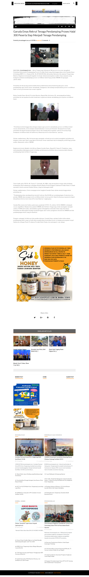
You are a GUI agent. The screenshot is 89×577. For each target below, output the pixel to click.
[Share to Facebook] (54, 317)
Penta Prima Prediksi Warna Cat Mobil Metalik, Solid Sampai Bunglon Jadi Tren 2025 (28, 540)
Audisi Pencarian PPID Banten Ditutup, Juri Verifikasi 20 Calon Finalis (27, 559)
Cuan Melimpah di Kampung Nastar (55, 474)
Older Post (70, 377)
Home (44, 377)
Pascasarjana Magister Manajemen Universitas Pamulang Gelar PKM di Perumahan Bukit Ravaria (58, 525)
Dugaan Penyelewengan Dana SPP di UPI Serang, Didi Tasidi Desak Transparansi (58, 561)
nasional (39, 40)
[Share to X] (35, 317)
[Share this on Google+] (41, 317)
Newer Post (19, 377)
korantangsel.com (25, 70)
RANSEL (45, 9)
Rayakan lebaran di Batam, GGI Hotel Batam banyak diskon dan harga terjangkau (57, 487)
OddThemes (57, 573)
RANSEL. (42, 573)
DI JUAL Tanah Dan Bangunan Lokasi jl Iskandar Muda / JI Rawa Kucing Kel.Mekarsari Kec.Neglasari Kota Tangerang (58, 480)
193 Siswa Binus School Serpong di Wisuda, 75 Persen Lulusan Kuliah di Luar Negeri (57, 549)
